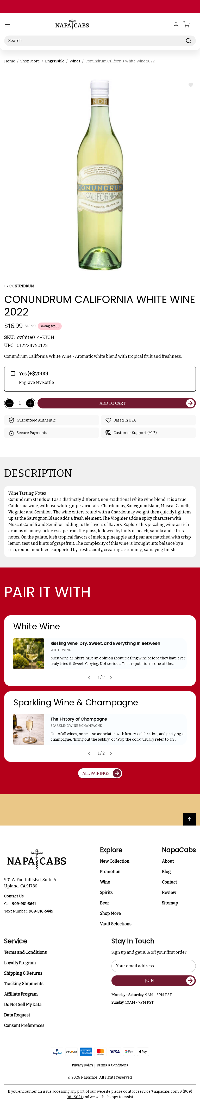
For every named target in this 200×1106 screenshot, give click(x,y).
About (168, 861)
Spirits (106, 892)
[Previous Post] (89, 678)
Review (169, 892)
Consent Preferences (24, 1025)
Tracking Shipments (23, 983)
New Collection (114, 861)
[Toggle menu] (7, 24)
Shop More (110, 913)
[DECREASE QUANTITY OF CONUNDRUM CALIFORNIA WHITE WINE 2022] (9, 403)
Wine (105, 882)
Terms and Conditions (25, 952)
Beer (104, 902)
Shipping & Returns (23, 973)
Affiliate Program (21, 994)
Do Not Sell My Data (23, 1004)
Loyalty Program (20, 962)
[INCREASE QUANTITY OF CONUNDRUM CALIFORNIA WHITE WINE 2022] (30, 403)
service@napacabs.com (158, 1091)
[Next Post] (111, 678)
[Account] (176, 24)
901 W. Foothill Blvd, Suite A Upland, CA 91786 (31, 882)
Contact (169, 882)
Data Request (17, 1015)
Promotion (110, 871)
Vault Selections (116, 923)
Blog (166, 871)
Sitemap (170, 902)
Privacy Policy (82, 1065)
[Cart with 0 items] (189, 24)
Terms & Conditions (112, 1065)
